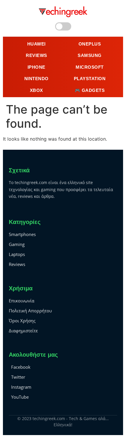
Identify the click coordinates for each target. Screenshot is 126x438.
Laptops (17, 254)
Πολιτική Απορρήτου (30, 311)
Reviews (17, 264)
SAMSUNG (90, 55)
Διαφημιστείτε (23, 330)
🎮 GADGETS (90, 90)
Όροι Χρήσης (22, 321)
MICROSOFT (90, 67)
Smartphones (22, 234)
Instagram (21, 387)
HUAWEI (36, 43)
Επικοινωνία (21, 301)
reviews (36, 55)
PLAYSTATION (90, 78)
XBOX (36, 90)
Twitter (18, 377)
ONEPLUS (90, 43)
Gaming (17, 244)
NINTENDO (36, 78)
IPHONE (36, 67)
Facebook (20, 367)
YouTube (20, 397)
